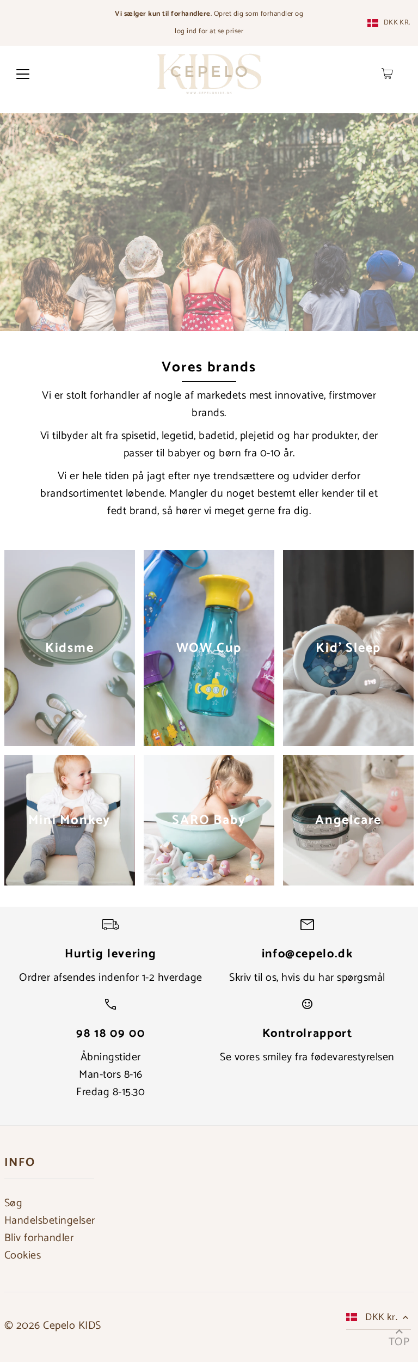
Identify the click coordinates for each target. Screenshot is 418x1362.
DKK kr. (397, 22)
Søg (13, 1203)
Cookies (22, 1256)
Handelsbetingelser (49, 1221)
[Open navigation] (22, 73)
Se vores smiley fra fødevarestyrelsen (307, 1057)
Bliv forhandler (39, 1238)
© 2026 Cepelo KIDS (52, 1326)
